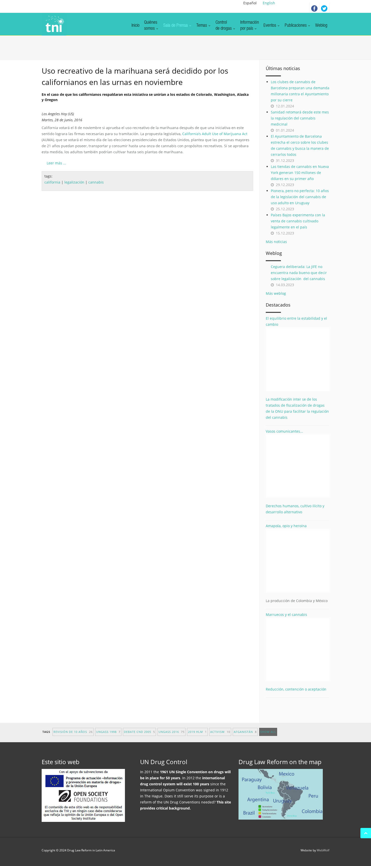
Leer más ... (56, 163)
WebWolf (323, 850)
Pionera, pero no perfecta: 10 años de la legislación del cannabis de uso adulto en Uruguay (300, 196)
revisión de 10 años (73, 732)
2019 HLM (197, 732)
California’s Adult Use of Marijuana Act (214, 133)
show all (268, 732)
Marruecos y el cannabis (286, 614)
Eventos (270, 25)
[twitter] (324, 8)
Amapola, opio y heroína (297, 563)
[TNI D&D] (54, 24)
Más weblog (276, 293)
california (52, 182)
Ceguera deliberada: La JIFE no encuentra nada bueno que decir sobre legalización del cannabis (299, 272)
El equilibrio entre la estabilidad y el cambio (296, 321)
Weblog (321, 25)
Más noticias (276, 241)
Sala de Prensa (176, 25)
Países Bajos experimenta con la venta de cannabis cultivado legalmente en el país (298, 221)
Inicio (135, 25)
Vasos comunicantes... (284, 431)
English (269, 3)
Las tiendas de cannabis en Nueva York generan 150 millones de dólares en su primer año (300, 172)
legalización (74, 182)
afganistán (245, 732)
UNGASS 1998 (108, 732)
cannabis (96, 182)
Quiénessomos (150, 25)
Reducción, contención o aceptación (296, 689)
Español (250, 3)
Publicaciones (296, 25)
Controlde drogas (224, 25)
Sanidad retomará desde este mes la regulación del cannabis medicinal (300, 118)
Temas (202, 25)
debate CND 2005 (139, 732)
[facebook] (314, 8)
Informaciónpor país (249, 25)
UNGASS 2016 (171, 732)
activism (220, 732)
